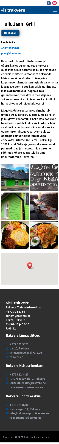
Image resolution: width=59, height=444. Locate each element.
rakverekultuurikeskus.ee (26, 387)
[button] (31, 265)
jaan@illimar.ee (11, 53)
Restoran (10, 33)
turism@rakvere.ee (18, 315)
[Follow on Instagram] (54, 3)
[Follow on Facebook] (49, 3)
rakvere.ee (16, 357)
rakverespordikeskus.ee (25, 417)
